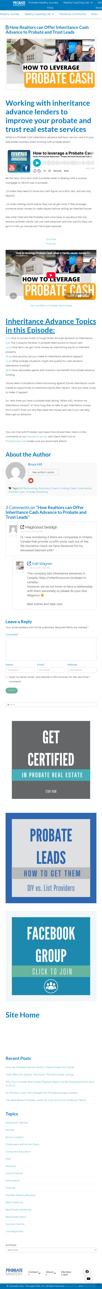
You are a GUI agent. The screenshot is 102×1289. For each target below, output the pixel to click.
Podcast (51, 243)
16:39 (8, 356)
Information (13, 1180)
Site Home (23, 1014)
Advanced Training (17, 1122)
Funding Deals (68, 488)
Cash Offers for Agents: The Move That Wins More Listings (40, 1074)
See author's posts (43, 472)
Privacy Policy (71, 1286)
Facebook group (37, 436)
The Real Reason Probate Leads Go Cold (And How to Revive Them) (46, 1100)
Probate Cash (17, 491)
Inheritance (84, 488)
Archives (11, 1245)
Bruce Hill (35, 464)
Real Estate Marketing (18, 1209)
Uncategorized (14, 1231)
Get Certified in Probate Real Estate (51, 305)
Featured (11, 1166)
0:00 (8, 338)
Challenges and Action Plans (22, 1144)
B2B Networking (28, 488)
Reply (13, 536)
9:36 (8, 342)
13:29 (8, 347)
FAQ (8, 1158)
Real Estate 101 (14, 1202)
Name (10, 664)
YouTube (51, 239)
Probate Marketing (37, 491)
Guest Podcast (14, 1173)
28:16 (8, 370)
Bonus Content (14, 1137)
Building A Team (48, 488)
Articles (10, 1129)
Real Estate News (16, 1216)
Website (72, 664)
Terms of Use (89, 1286)
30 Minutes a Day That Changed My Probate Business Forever (42, 1092)
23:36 (8, 361)
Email (41, 664)
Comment (12, 634)
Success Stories (15, 1224)
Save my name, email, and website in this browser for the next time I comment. (49, 679)
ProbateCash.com (16, 441)
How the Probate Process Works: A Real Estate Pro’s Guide (40, 1067)
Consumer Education (18, 1151)
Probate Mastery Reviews (20, 1195)
